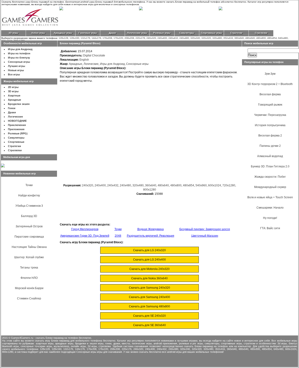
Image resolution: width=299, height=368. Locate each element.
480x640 (250, 38)
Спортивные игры (211, 33)
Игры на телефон (19, 53)
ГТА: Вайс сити (270, 228)
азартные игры (44, 343)
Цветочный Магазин (204, 235)
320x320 (206, 38)
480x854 (272, 38)
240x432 (173, 38)
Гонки (11, 108)
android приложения (165, 343)
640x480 (283, 38)
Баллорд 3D (29, 216)
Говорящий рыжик (270, 104)
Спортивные (16, 141)
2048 (118, 235)
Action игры (38, 33)
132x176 (85, 38)
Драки (112, 33)
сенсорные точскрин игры (36, 346)
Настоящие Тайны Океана (29, 247)
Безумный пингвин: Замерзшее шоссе (204, 229)
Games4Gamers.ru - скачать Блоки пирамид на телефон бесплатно (51, 337)
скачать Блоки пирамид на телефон (206, 346)
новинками (167, 340)
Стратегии (236, 33)
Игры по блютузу (19, 57)
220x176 (140, 38)
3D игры (13, 33)
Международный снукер (270, 187)
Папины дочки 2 (270, 145)
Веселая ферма (270, 94)
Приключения (17, 125)
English (84, 59)
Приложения (16, 129)
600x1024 (214, 185)
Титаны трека (29, 267)
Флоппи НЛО (29, 278)
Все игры (14, 74)
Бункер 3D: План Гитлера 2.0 (270, 166)
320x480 (217, 38)
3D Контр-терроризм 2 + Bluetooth (270, 84)
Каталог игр (124, 340)
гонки (108, 343)
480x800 (261, 38)
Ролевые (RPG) (18, 133)
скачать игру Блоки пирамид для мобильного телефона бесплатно (75, 340)
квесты (126, 343)
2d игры (92, 346)
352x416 (228, 38)
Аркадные (14, 99)
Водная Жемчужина (150, 229)
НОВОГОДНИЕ (17, 120)
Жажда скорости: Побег (270, 176)
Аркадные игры (63, 33)
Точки (29, 185)
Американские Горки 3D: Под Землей (84, 235)
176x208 (107, 38)
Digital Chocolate (94, 55)
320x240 (195, 38)
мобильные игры (287, 340)
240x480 (184, 38)
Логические (15, 116)
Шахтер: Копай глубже (29, 257)
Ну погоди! (270, 218)
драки (116, 343)
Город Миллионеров (84, 229)
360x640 (239, 38)
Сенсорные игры (19, 61)
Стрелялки (261, 33)
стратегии (249, 343)
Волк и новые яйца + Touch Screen (270, 197)
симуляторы (212, 343)
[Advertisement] (149, 145)
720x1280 (228, 185)
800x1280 (149, 189)
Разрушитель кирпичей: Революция (150, 235)
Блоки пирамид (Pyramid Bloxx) (80, 43)
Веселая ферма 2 (270, 135)
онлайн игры (78, 346)
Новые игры (16, 70)
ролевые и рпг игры (191, 343)
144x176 (96, 38)
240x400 (162, 38)
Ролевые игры (162, 33)
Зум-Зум (270, 73)
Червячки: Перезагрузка (270, 115)
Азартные (14, 95)
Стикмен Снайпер (29, 298)
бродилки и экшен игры (89, 343)
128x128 (63, 38)
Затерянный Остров (29, 226)
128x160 (74, 38)
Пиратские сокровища (29, 236)
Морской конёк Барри (29, 288)
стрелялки (105, 346)
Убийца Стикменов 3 (29, 205)
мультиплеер (61, 346)
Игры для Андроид (20, 49)
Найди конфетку (29, 195)
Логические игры (137, 33)
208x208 (129, 38)
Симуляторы (186, 33)
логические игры (142, 343)
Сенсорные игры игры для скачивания (99, 351)
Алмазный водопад (270, 156)
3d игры (282, 343)
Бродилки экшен (19, 104)
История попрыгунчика (270, 125)
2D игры (13, 87)
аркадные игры (64, 343)
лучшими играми (187, 340)
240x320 (151, 38)
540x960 (201, 185)
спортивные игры (231, 343)
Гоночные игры (87, 33)
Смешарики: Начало (270, 207)
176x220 (118, 38)
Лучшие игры (16, 66)
